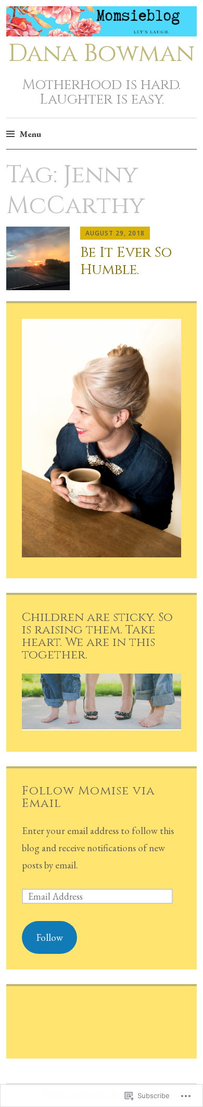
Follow (49, 937)
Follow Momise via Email (88, 797)
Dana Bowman (101, 53)
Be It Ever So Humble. (126, 261)
